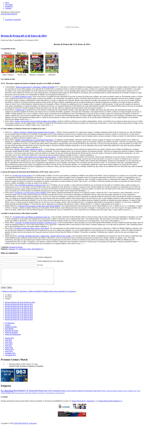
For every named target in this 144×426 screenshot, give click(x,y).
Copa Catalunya (41, 392)
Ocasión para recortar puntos (22, 175)
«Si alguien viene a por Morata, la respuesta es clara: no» (31, 217)
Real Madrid (9, 329)
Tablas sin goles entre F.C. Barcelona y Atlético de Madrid (35, 87)
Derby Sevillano (33, 392)
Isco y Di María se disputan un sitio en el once (30, 185)
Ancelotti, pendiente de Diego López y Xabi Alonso (31, 228)
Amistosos (80, 391)
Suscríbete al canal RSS (13, 19)
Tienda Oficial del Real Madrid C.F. (110, 401)
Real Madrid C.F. (38, 249)
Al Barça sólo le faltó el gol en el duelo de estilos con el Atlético (35, 121)
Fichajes (104, 391)
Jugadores (120, 391)
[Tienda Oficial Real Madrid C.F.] (72, 408)
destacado (12, 249)
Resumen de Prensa (16, 247)
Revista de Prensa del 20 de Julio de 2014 (19, 304)
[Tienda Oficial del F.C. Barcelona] (72, 416)
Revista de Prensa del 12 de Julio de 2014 (19, 319)
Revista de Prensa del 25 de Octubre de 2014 (20, 302)
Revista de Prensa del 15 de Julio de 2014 (19, 314)
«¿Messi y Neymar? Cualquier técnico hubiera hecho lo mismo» (34, 132)
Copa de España (71, 391)
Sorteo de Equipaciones (13, 334)
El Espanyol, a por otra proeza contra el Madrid (30, 192)
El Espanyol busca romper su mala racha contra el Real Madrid (39, 206)
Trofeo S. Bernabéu (128, 391)
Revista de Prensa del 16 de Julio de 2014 (19, 312)
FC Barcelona (9, 323)
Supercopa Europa (19, 392)
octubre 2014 (9, 338)
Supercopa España (112, 391)
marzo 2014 (9, 347)
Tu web (40, 265)
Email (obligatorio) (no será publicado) (50, 261)
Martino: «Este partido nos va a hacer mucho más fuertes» (34, 140)
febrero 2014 (9, 349)
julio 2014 (8, 340)
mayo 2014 (9, 344)
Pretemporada (88, 391)
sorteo (134, 391)
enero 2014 (9, 351)
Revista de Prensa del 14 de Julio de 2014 (19, 315)
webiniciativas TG (60, 392)
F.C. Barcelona (21, 249)
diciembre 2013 (10, 353)
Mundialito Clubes (10, 393)
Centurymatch (97, 391)
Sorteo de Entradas (11, 332)
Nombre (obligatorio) (45, 257)
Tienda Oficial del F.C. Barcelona (83, 401)
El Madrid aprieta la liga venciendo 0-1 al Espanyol (58, 291)
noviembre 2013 (10, 355)
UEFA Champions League (56, 391)
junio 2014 (8, 342)
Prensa (29, 249)
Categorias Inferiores (50, 392)
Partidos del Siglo (11, 327)
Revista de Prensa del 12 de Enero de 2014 (23, 35)
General (7, 325)
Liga (45, 391)
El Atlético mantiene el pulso (22, 96)
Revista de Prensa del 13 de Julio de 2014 (19, 317)
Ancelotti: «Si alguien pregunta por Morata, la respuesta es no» (36, 222)
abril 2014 (8, 345)
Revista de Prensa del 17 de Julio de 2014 (19, 310)
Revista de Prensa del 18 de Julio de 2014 (19, 308)
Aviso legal (32, 423)
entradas (26, 392)
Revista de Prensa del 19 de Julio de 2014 (19, 306)
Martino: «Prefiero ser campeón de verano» (28, 149)
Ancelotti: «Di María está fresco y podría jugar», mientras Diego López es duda (44, 236)
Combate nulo (20, 110)
